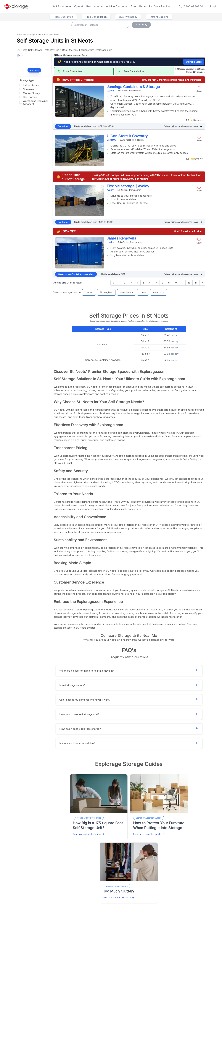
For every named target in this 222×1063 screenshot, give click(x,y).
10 (176, 282)
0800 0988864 (193, 6)
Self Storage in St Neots (48, 34)
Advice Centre (115, 6)
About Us (136, 6)
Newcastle (158, 292)
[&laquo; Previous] (113, 283)
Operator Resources (86, 6)
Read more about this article (87, 834)
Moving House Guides (117, 886)
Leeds (143, 292)
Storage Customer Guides (88, 817)
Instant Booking (159, 16)
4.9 (187, 120)
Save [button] (199, 91)
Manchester (126, 292)
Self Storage (60, 6)
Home (19, 34)
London (88, 292)
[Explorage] (16, 6)
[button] (199, 89)
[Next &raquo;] (202, 283)
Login (213, 6)
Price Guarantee (63, 16)
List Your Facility (159, 6)
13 (189, 282)
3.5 (187, 158)
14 (196, 282)
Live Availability (128, 16)
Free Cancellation (96, 16)
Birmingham (106, 292)
